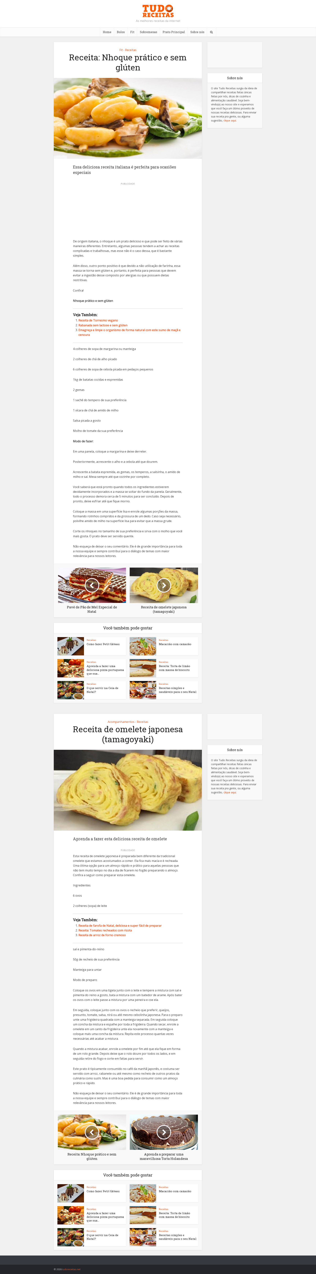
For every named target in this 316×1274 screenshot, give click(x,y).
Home (107, 32)
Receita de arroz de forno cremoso (102, 935)
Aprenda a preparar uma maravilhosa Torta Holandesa (154, 1258)
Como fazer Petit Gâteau (103, 644)
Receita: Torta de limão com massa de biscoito (174, 667)
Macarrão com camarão (175, 644)
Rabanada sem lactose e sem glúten (102, 325)
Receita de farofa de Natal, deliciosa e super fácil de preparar (120, 926)
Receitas (130, 50)
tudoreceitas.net (71, 1269)
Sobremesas (148, 32)
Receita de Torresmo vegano (98, 320)
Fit (132, 32)
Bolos (121, 32)
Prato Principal (174, 32)
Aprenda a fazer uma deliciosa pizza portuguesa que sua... (105, 669)
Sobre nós (197, 32)
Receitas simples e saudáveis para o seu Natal (177, 689)
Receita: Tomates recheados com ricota (105, 930)
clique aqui (229, 120)
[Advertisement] (128, 211)
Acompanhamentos (121, 722)
